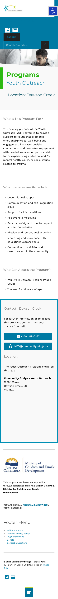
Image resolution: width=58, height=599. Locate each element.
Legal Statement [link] (15, 536)
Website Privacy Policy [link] (18, 533)
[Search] (45, 45)
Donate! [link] (11, 37)
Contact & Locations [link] (17, 543)
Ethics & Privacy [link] (15, 530)
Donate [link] (10, 540)
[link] (53, 11)
